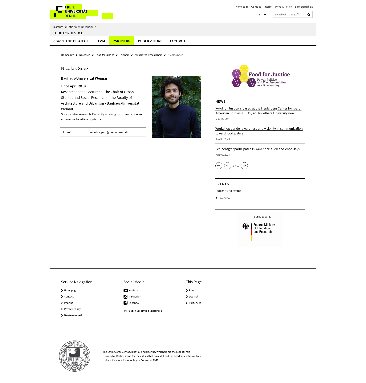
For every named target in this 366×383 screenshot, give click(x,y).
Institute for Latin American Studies (74, 27)
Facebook (134, 303)
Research (84, 55)
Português (195, 303)
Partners (121, 40)
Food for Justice (68, 33)
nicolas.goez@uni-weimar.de (109, 132)
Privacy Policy (283, 6)
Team (100, 40)
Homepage (241, 6)
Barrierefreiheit (304, 6)
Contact (256, 6)
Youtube (133, 290)
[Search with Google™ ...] (308, 14)
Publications (150, 40)
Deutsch (193, 296)
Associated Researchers (148, 55)
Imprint (268, 6)
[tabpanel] (131, 108)
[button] (263, 14)
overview (224, 198)
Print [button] (192, 290)
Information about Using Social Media (143, 310)
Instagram (135, 296)
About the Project (70, 40)
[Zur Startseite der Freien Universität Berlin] (81, 11)
